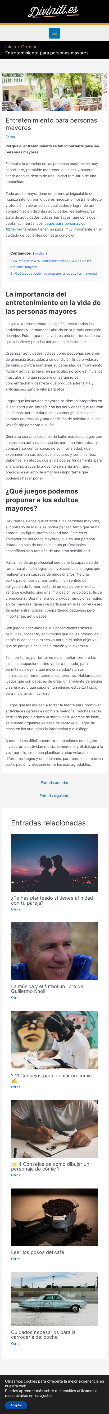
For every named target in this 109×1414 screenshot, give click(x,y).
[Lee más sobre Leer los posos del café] (54, 1217)
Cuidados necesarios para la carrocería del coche (43, 1334)
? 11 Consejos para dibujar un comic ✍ (51, 1078)
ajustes (46, 1395)
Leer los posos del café (37, 1252)
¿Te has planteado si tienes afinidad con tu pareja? (52, 900)
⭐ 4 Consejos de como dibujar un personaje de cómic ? (50, 1166)
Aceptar (16, 1405)
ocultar (40, 253)
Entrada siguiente (54, 795)
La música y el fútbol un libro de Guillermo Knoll (47, 988)
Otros (10, 137)
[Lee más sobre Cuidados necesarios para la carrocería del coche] (54, 1298)
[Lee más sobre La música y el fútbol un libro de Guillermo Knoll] (54, 951)
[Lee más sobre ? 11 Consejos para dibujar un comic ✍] (54, 1040)
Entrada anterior (54, 783)
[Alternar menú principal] (54, 33)
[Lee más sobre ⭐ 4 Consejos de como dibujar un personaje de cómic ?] (54, 1128)
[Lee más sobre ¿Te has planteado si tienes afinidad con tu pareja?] (54, 863)
